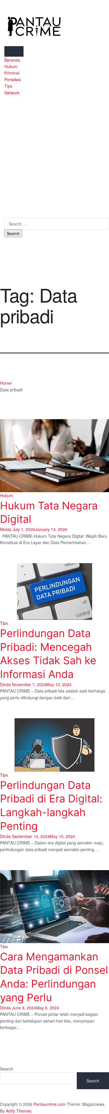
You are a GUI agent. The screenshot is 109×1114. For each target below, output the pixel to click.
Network (11, 93)
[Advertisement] (54, 153)
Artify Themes (18, 1111)
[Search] (6, 214)
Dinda (5, 684)
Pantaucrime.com (49, 1104)
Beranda (12, 60)
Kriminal (11, 73)
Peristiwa (12, 79)
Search (6, 1069)
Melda (5, 529)
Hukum (10, 66)
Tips (8, 86)
